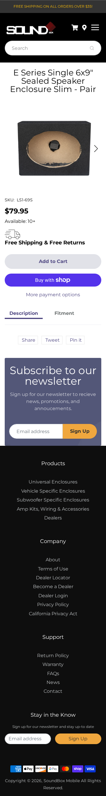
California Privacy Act (53, 613)
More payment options (53, 294)
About (53, 560)
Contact (53, 691)
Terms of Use (53, 569)
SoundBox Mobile (62, 780)
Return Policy (53, 655)
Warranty (53, 664)
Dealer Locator (53, 577)
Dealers (53, 518)
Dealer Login (53, 595)
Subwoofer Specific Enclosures (53, 500)
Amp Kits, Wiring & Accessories (53, 509)
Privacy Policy (53, 604)
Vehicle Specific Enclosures (53, 491)
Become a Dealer (53, 586)
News (53, 682)
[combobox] (44, 48)
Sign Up (80, 431)
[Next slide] (96, 148)
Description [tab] (23, 313)
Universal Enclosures (53, 482)
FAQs (53, 673)
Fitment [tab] (64, 313)
